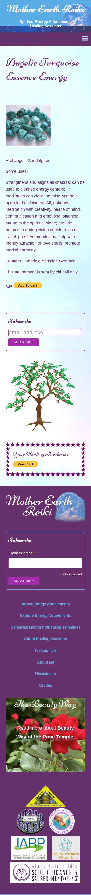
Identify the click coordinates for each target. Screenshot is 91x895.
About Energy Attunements (45, 604)
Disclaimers (45, 674)
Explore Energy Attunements (45, 616)
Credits (45, 686)
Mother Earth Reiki (45, 9)
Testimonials (45, 651)
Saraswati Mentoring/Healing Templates (45, 627)
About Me (45, 662)
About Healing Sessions (45, 639)
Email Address (21, 553)
